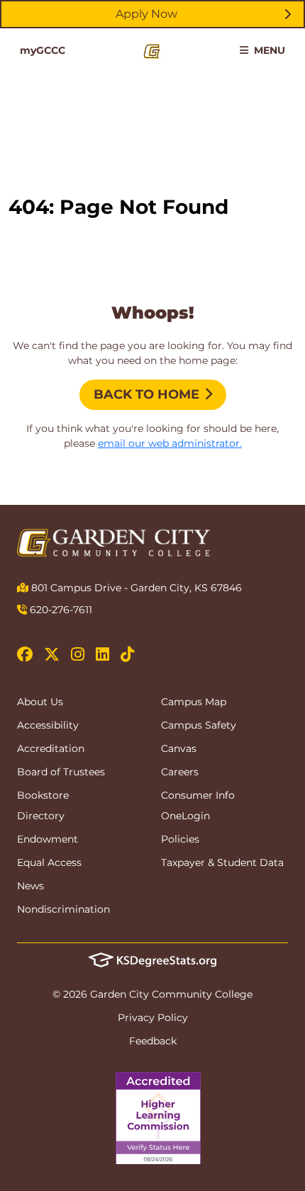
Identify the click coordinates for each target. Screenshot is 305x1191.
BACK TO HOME (146, 394)
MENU (268, 50)
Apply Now (146, 14)
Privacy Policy (153, 1017)
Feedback (153, 1041)
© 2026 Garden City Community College (152, 994)
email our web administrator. (170, 443)
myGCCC (42, 50)
